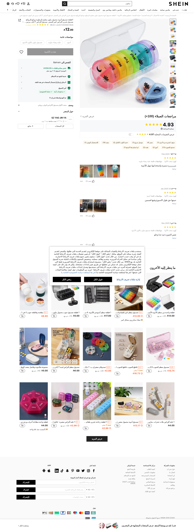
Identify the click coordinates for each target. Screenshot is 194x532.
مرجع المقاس (150, 482)
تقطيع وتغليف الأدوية (124, 15)
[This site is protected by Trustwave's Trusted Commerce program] (94, 518)
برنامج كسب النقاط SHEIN (128, 482)
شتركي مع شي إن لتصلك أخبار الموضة (83, 478)
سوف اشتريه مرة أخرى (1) (166, 142)
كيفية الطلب (151, 469)
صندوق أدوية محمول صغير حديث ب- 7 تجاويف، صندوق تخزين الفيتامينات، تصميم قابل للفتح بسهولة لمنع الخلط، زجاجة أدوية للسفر (128, 422)
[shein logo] (178, 3)
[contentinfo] (56, 512)
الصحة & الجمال (158, 15)
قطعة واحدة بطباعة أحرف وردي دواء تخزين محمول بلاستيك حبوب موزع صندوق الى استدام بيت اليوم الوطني (34, 422)
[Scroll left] (11, 10)
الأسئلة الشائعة (130, 472)
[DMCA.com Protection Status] (87, 518)
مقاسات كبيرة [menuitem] (152, 10)
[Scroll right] (8, 10)
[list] (74, 471)
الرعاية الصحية (147, 15)
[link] (23, 3)
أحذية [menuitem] (83, 10)
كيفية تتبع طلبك (150, 491)
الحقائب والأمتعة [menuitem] (25, 10)
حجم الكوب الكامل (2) (120, 142)
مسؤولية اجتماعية (169, 482)
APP (49, 465)
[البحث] (64, 3)
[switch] (131, 134)
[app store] (49, 472)
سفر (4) (150, 142)
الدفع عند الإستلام (129, 476)
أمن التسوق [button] (62, 88)
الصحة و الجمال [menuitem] (73, 10)
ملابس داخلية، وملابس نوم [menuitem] (112, 10)
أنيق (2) (155, 147)
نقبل (94, 508)
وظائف (172, 485)
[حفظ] (21, 51)
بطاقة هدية (131, 479)
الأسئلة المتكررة (149, 485)
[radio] (69, 42)
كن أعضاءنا (171, 476)
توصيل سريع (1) (137, 142)
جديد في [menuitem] (176, 10)
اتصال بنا (172, 472)
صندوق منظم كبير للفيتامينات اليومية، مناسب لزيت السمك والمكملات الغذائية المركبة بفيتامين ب (128, 312)
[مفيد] (93, 181)
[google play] (44, 472)
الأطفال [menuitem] (142, 10)
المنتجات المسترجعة (148, 476)
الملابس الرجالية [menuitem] (131, 10)
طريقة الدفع (131, 469)
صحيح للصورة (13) (168, 147)
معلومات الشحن (149, 472)
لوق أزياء (172, 479)
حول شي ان (171, 469)
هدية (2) (145, 147)
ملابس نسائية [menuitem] (165, 10)
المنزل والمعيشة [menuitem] (94, 10)
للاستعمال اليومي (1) (91, 142)
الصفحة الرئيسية (170, 15)
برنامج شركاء (170, 488)
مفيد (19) (106, 142)
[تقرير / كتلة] (81, 181)
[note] (131, 320)
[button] (12, 3)
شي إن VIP (151, 488)
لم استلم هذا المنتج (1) (131, 147)
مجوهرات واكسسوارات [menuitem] (41, 10)
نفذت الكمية (50, 51)
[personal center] (28, 3)
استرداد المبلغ (150, 479)
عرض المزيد (97, 439)
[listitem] (160, 298)
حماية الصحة (137, 15)
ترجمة (174, 169)
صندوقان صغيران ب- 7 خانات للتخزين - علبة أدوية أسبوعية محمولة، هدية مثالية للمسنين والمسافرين (97, 367)
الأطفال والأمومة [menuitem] (59, 10)
